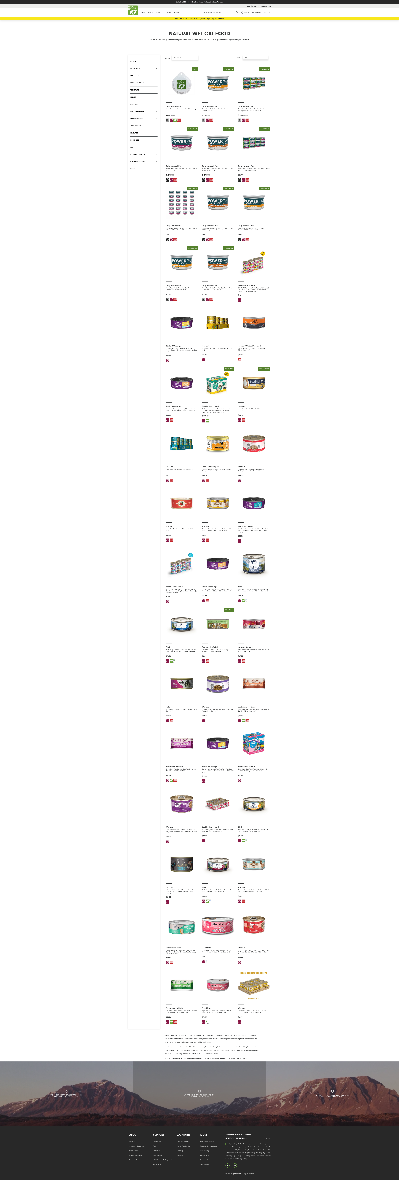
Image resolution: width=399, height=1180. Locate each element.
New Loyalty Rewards (207, 1141)
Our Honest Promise (135, 1155)
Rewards (258, 12)
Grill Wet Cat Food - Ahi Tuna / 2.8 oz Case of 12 (217, 349)
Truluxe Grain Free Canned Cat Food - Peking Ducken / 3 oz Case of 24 (251, 470)
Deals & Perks (204, 1155)
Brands (158, 12)
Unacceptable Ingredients (208, 1146)
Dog (142, 12)
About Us (132, 1141)
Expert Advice (133, 1151)
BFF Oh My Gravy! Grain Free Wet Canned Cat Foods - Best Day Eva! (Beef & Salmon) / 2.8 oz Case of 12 (181, 591)
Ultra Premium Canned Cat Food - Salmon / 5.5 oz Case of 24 (253, 650)
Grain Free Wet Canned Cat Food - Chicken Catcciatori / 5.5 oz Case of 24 (181, 1011)
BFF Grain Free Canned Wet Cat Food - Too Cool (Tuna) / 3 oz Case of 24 (217, 830)
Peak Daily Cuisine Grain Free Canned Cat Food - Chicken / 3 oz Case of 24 (253, 830)
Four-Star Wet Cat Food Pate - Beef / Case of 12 (181, 529)
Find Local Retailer (183, 1141)
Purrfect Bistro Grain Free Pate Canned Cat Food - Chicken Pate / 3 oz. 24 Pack (217, 529)
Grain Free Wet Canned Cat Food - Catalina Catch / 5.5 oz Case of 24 (253, 710)
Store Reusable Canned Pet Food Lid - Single (181, 109)
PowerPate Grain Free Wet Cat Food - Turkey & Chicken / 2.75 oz (217, 169)
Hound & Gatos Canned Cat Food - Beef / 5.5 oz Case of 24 (252, 349)
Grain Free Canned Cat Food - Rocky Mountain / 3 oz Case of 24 (215, 650)
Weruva (202, 1054)
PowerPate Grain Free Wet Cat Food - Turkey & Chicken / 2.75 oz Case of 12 (217, 289)
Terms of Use (204, 1164)
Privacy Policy (157, 1164)
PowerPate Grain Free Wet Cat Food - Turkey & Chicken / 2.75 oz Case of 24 (217, 229)
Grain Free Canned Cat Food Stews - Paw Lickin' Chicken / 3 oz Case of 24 (252, 1011)
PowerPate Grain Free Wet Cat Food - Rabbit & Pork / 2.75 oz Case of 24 (181, 229)
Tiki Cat (195, 1054)
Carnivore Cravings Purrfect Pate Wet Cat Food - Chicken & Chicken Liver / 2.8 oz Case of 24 (182, 350)
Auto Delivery (204, 1151)
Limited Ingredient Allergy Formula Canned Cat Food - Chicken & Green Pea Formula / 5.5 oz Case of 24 (181, 952)
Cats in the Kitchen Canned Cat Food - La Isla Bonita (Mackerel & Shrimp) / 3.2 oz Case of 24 (182, 831)
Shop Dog (180, 1151)
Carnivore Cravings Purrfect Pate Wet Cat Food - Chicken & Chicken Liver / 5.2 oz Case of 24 (218, 770)
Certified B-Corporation (137, 1146)
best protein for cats (218, 1058)
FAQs (154, 1146)
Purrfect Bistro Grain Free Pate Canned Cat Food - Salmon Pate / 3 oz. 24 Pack (253, 890)
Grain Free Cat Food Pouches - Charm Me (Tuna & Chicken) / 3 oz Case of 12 (252, 770)
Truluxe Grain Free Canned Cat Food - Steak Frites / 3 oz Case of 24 (217, 710)
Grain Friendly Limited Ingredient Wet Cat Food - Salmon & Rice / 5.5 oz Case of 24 (217, 951)
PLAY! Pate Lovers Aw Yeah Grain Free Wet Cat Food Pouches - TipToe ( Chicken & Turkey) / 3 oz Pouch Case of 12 (216, 410)
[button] (185, 57)
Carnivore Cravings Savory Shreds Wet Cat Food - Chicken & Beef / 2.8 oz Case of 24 (181, 409)
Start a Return (157, 1155)
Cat (149, 12)
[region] (144, 542)
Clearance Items (205, 1160)
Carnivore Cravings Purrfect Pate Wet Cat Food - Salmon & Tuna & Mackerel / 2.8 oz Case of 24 (253, 530)
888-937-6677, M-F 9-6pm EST (162, 1160)
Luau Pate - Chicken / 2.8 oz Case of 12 (179, 469)
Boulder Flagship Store (184, 1146)
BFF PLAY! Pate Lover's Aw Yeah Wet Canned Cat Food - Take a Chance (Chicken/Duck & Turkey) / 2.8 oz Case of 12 (253, 289)
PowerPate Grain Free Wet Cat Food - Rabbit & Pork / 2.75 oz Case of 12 (254, 169)
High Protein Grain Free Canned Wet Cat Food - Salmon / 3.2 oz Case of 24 (216, 1011)
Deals (167, 12)
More (175, 12)
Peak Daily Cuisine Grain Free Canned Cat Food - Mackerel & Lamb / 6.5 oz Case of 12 (253, 590)
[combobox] (220, 12)
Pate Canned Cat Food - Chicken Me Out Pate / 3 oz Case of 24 (216, 470)
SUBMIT (268, 1138)
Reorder (246, 12)
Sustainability (133, 1160)
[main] (217, 548)
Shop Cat (180, 1155)
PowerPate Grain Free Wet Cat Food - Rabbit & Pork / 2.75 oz (181, 169)
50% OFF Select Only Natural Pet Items (197, 2)
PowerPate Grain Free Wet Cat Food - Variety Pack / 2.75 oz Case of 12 (251, 109)
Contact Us (156, 1151)
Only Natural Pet (236, 1174)
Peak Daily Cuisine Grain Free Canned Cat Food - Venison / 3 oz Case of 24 (217, 890)
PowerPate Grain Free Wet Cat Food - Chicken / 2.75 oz (215, 109)
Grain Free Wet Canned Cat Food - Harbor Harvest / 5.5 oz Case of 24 (181, 770)
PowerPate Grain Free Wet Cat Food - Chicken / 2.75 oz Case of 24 (251, 229)
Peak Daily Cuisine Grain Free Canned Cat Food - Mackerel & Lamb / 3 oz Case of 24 (181, 650)
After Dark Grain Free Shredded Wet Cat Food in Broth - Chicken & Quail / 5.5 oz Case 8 (180, 891)
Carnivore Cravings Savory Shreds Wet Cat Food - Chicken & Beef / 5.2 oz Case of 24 (217, 590)
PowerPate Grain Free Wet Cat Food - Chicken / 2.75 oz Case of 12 (179, 289)
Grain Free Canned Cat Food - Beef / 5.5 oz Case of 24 (181, 710)
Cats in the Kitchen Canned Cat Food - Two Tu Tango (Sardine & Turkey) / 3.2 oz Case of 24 (253, 952)
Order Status (157, 1141)
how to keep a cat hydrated (188, 1058)
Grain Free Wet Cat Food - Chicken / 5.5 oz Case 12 (253, 409)
